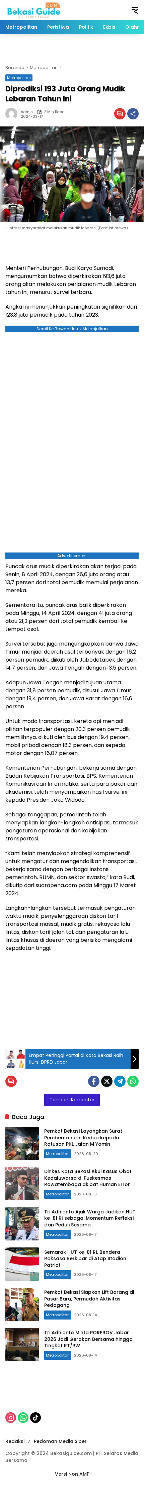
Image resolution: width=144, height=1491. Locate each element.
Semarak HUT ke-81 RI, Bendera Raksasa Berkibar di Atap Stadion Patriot (85, 1258)
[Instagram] (10, 1417)
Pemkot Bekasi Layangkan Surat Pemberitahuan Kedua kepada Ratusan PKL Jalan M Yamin (83, 1137)
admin (27, 112)
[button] (135, 10)
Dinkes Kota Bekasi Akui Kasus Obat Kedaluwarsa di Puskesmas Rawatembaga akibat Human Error (88, 1178)
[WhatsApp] (133, 1081)
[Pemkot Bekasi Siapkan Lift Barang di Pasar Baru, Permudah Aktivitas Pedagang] (22, 1304)
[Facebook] (93, 1081)
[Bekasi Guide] (33, 9)
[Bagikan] (133, 113)
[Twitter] (107, 1081)
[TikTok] (35, 1417)
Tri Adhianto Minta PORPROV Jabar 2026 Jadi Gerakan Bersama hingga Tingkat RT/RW (88, 1339)
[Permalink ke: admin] (13, 114)
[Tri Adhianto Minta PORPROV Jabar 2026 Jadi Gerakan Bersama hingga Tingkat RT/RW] (22, 1344)
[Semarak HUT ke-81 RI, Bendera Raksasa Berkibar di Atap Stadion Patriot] (22, 1264)
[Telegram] (120, 1081)
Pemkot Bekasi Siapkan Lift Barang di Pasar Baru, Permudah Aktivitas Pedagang (89, 1299)
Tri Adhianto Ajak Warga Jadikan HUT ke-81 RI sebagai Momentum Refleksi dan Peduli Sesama (90, 1218)
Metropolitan (19, 77)
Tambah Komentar (72, 1099)
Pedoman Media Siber (60, 1441)
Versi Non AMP (72, 1474)
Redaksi (14, 1441)
